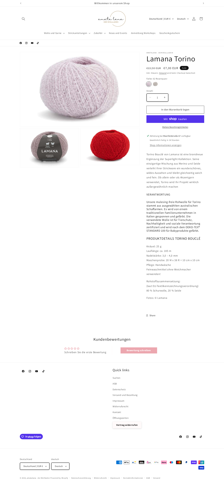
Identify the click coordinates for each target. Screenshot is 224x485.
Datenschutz (119, 389)
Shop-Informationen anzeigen (165, 144)
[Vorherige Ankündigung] (20, 3)
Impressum (118, 400)
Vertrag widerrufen (127, 424)
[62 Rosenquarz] (148, 84)
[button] (23, 18)
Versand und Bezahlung (125, 394)
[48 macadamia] (155, 84)
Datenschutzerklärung (81, 478)
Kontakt (117, 412)
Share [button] (152, 315)
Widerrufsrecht (120, 406)
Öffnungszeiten (120, 417)
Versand (162, 73)
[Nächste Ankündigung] (203, 3)
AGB (115, 383)
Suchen (116, 377)
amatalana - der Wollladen (38, 478)
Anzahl (149, 90)
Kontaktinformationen (133, 478)
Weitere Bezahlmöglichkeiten (175, 127)
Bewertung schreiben (139, 350)
